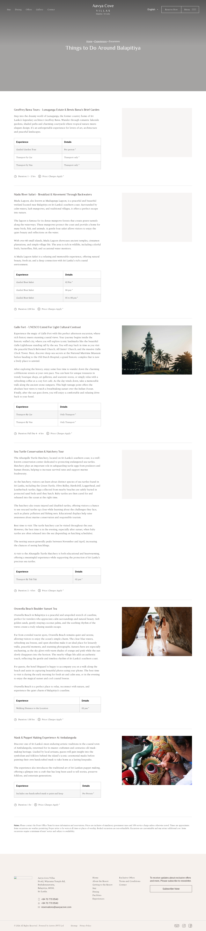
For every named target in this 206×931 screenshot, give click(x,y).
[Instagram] (184, 925)
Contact (51, 9)
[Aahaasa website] (103, 9)
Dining (18, 9)
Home (89, 41)
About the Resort (100, 881)
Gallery (39, 9)
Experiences (100, 41)
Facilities (96, 895)
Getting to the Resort (102, 884)
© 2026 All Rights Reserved (39, 925)
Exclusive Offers (127, 877)
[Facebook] (190, 925)
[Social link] (176, 925)
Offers (29, 9)
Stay (9, 9)
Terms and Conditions (129, 881)
